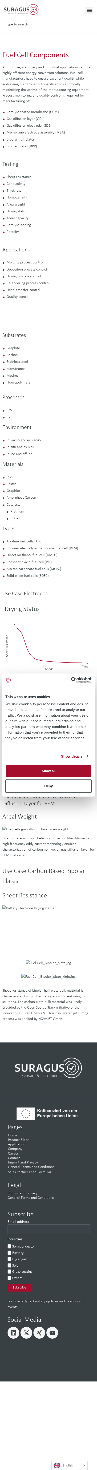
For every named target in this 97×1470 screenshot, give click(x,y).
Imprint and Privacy (23, 1162)
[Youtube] (52, 1333)
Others (17, 1278)
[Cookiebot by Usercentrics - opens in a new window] (71, 680)
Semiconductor (23, 1246)
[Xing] (39, 1333)
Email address (18, 1222)
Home (12, 1135)
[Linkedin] (13, 1333)
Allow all (48, 771)
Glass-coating (22, 1272)
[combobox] (48, 24)
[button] (89, 10)
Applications (17, 1144)
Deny (48, 786)
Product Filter (18, 1140)
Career (13, 1153)
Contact (14, 1158)
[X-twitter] (26, 1333)
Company (15, 1149)
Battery (18, 1253)
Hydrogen (19, 1259)
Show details (71, 756)
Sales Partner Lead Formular (30, 1172)
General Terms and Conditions (31, 1167)
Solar (16, 1266)
